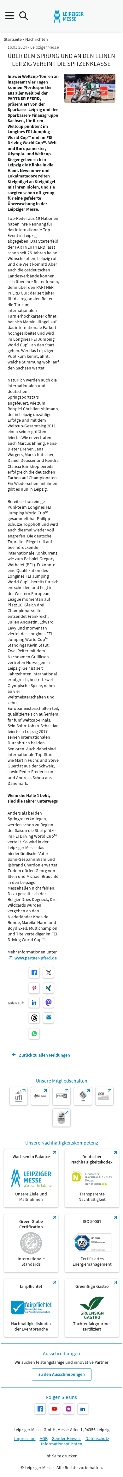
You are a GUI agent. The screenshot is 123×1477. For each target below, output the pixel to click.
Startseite (13, 39)
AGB (44, 1438)
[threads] (34, 1017)
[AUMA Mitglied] (40, 1096)
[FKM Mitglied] (61, 1096)
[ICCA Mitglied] (61, 1117)
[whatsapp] (34, 1033)
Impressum (25, 1438)
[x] (48, 972)
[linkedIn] (34, 1002)
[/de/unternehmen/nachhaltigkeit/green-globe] (31, 1243)
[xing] (48, 988)
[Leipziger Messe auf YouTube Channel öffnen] (54, 1408)
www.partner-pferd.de (36, 958)
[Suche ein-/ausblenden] (23, 16)
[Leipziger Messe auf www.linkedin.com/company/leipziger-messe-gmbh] (82, 1408)
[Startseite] (68, 16)
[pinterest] (34, 988)
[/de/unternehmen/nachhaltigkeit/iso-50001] (92, 1243)
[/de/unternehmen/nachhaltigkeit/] (31, 1178)
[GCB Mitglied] (104, 1096)
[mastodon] (48, 1002)
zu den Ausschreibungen (61, 1374)
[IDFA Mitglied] (83, 1096)
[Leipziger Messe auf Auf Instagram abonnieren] (68, 1408)
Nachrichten (36, 39)
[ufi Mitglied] (18, 1096)
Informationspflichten (61, 1444)
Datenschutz (97, 1438)
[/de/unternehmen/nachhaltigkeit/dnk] (92, 1178)
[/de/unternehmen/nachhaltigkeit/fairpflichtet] (31, 1308)
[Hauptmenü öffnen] (9, 16)
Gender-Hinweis (66, 1438)
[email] (48, 1017)
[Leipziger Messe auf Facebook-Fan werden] (40, 1408)
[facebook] (34, 972)
